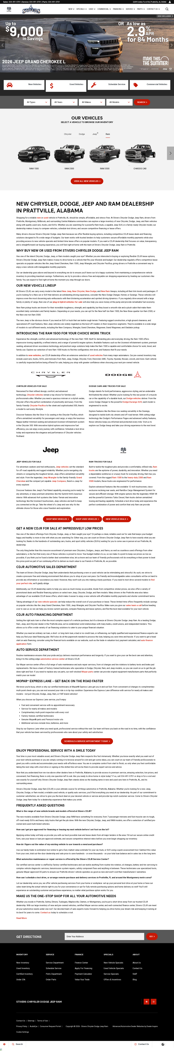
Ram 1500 (117, 477)
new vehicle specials (47, 602)
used (46, 218)
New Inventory (22, 963)
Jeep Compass (59, 481)
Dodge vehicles (133, 398)
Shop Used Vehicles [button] (86, 519)
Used (91, 9)
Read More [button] (21, 918)
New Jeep (66, 291)
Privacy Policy (21, 1026)
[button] (167, 9)
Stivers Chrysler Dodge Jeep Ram (94, 1026)
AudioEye (33, 1026)
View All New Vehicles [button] (86, 181)
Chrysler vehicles (35, 395)
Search (141, 102)
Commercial (103, 9)
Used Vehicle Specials (114, 968)
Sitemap (31, 1021)
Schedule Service (53, 968)
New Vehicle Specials (113, 963)
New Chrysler (78, 291)
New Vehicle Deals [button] (116, 519)
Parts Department (54, 974)
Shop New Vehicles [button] (56, 519)
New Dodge (91, 291)
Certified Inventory (24, 974)
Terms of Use (42, 1021)
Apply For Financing (83, 968)
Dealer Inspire (152, 1026)
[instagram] (153, 1002)
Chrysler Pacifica (38, 405)
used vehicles (96, 355)
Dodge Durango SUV (132, 402)
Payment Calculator (83, 974)
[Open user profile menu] (170, 2)
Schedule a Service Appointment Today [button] (86, 741)
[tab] (67, 134)
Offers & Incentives (112, 979)
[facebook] (146, 1002)
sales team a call (134, 605)
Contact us (45, 912)
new (39, 218)
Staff (135, 974)
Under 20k (20, 979)
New (70, 9)
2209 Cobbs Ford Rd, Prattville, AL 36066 (149, 2)
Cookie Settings (22, 1032)
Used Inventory (23, 968)
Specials (80, 9)
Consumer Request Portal (50, 1026)
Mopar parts (87, 672)
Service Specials (111, 974)
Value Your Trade (82, 979)
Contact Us (152, 9)
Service (129, 9)
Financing (117, 9)
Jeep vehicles (62, 467)
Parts (140, 9)
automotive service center (52, 659)
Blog (135, 979)
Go (151, 936)
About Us (137, 963)
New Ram (105, 291)
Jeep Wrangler (50, 477)
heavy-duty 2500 (135, 477)
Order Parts (51, 979)
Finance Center (81, 963)
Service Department (55, 963)
